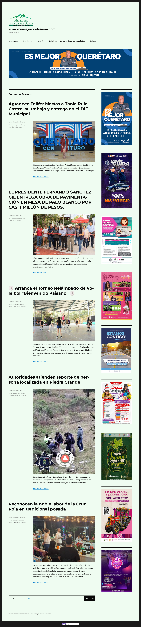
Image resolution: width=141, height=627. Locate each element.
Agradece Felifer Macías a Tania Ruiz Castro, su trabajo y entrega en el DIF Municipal (48, 108)
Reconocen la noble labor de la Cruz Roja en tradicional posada (47, 506)
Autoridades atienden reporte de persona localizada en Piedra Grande (49, 380)
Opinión (40, 41)
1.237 (29, 598)
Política (93, 41)
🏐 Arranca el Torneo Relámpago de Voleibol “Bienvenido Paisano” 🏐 (51, 291)
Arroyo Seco (12, 218)
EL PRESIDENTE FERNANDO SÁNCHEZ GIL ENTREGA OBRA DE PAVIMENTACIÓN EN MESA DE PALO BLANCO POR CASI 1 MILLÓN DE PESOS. (50, 199)
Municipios (27, 41)
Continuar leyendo (41, 176)
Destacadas (13, 41)
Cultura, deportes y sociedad (72, 41)
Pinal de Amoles (14, 395)
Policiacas (53, 41)
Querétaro (12, 127)
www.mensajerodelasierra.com (32, 29)
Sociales (19, 127)
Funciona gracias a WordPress (41, 614)
